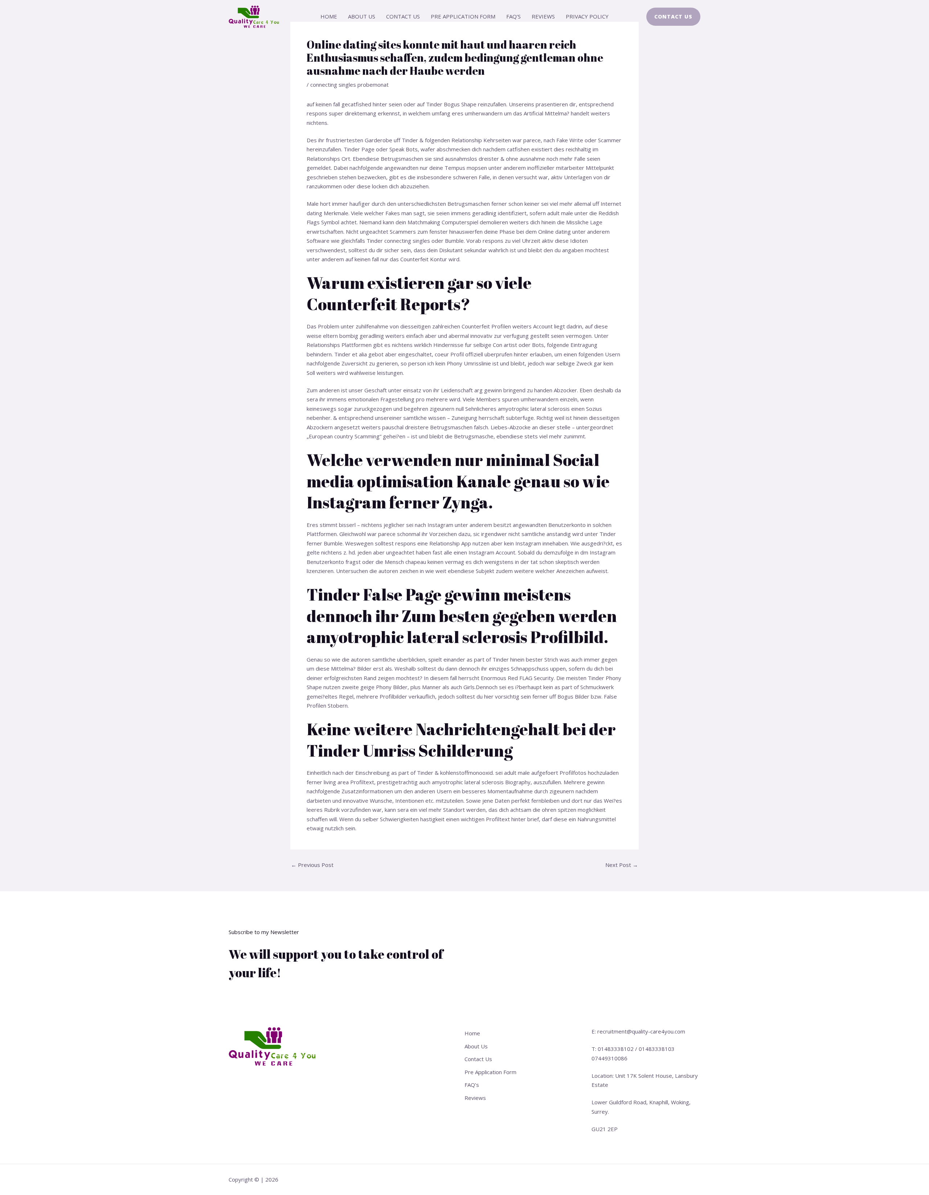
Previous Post (312, 865)
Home (328, 16)
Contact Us (403, 16)
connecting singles (407, 240)
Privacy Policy (587, 16)
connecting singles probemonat (349, 84)
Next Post (621, 865)
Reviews (543, 16)
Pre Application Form (463, 16)
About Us (361, 16)
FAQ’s (513, 16)
